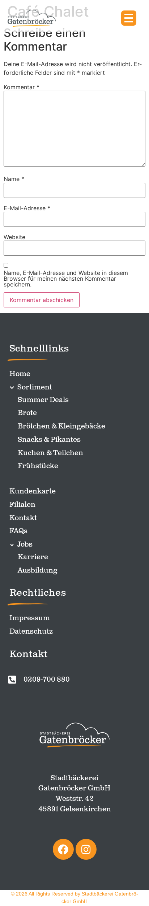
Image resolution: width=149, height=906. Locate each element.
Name (14, 179)
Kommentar (21, 87)
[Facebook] (63, 849)
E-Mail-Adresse (27, 208)
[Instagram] (86, 849)
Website (14, 237)
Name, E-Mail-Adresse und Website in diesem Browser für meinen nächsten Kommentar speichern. (66, 278)
